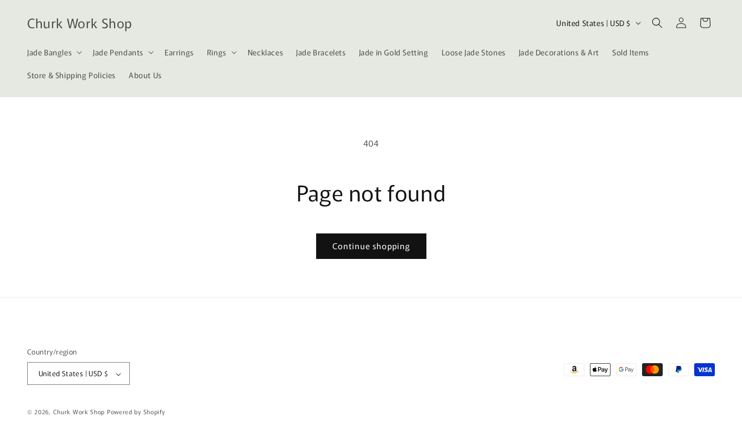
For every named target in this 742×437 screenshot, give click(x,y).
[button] (53, 52)
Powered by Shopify (136, 412)
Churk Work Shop (79, 412)
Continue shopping (371, 245)
